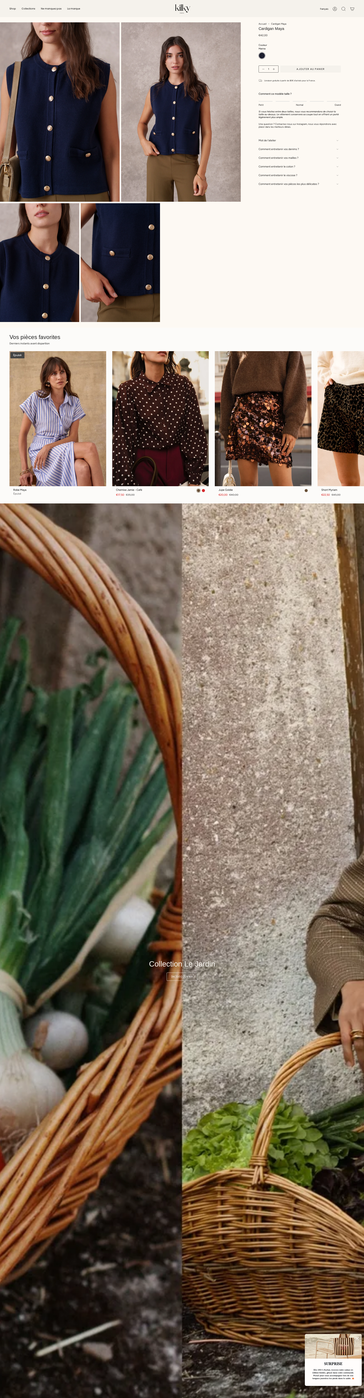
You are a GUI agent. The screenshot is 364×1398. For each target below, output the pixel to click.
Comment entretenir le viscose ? (278, 175)
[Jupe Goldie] (263, 418)
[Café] (306, 490)
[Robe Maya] (57, 418)
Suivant (358, 418)
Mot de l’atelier (267, 140)
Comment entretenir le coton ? (277, 166)
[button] (13, 9)
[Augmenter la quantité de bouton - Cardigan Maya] (274, 69)
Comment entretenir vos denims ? (279, 149)
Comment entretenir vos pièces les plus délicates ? (289, 184)
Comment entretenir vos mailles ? (278, 157)
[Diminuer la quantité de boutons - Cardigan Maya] (263, 69)
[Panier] (352, 9)
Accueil (263, 23)
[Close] (357, 1338)
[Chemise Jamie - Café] (160, 418)
